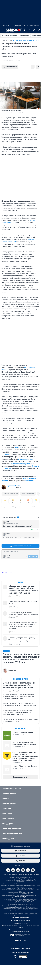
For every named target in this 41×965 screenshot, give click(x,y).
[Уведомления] (34, 30)
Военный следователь (28, 493)
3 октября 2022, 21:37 (7, 60)
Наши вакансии (8, 819)
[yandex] (33, 870)
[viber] (28, 870)
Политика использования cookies (20, 920)
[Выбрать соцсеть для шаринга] (37, 67)
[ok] (18, 870)
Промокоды (18, 25)
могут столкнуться (25, 459)
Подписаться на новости (11, 789)
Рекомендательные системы (20, 923)
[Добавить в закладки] (33, 67)
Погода (37, 25)
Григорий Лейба (14, 486)
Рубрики (5, 799)
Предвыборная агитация (11, 829)
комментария (11, 67)
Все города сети (8, 839)
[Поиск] (29, 30)
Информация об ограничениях (20, 917)
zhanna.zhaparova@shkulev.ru (14, 907)
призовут (5, 454)
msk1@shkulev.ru (28, 892)
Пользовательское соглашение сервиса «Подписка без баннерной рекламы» (20, 926)
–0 (37, 529)
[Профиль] (38, 30)
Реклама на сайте (9, 804)
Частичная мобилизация (10, 493)
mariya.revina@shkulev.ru (14, 902)
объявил (18, 447)
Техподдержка (8, 824)
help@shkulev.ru (24, 898)
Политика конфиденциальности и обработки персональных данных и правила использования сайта (21, 930)
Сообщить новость (9, 794)
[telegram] (8, 870)
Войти (8, 557)
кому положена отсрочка (20, 464)
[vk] (13, 870)
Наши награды (7, 814)
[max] (23, 870)
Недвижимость (6, 25)
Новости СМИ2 (7, 573)
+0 (32, 529)
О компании (6, 809)
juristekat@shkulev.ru (20, 896)
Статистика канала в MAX (12, 834)
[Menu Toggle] (2, 30)
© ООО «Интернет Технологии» (20, 952)
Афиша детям (28, 25)
